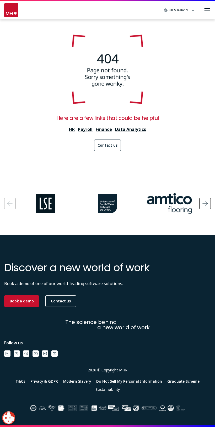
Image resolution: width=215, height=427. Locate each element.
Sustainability (107, 389)
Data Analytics (130, 129)
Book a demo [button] (22, 300)
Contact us (107, 145)
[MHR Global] (11, 10)
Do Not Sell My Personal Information (129, 381)
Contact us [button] (61, 300)
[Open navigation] (207, 10)
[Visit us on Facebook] (26, 353)
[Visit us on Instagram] (45, 353)
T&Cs (20, 381)
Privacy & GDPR (44, 381)
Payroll (85, 129)
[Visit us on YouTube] (36, 353)
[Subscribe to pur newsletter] (54, 353)
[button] (179, 10)
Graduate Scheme (183, 381)
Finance (104, 129)
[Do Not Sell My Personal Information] (8, 417)
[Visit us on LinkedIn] (7, 353)
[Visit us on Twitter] (17, 353)
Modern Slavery (77, 381)
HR (72, 129)
